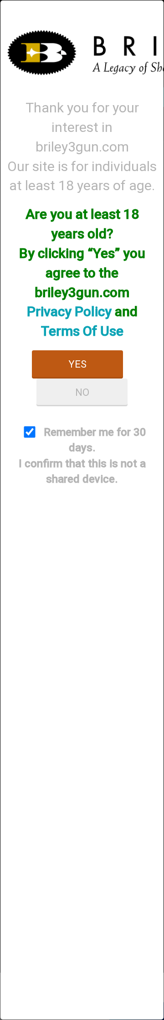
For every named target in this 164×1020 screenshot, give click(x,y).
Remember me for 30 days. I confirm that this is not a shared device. (82, 455)
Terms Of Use (82, 331)
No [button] (82, 392)
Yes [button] (77, 364)
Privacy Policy (69, 311)
